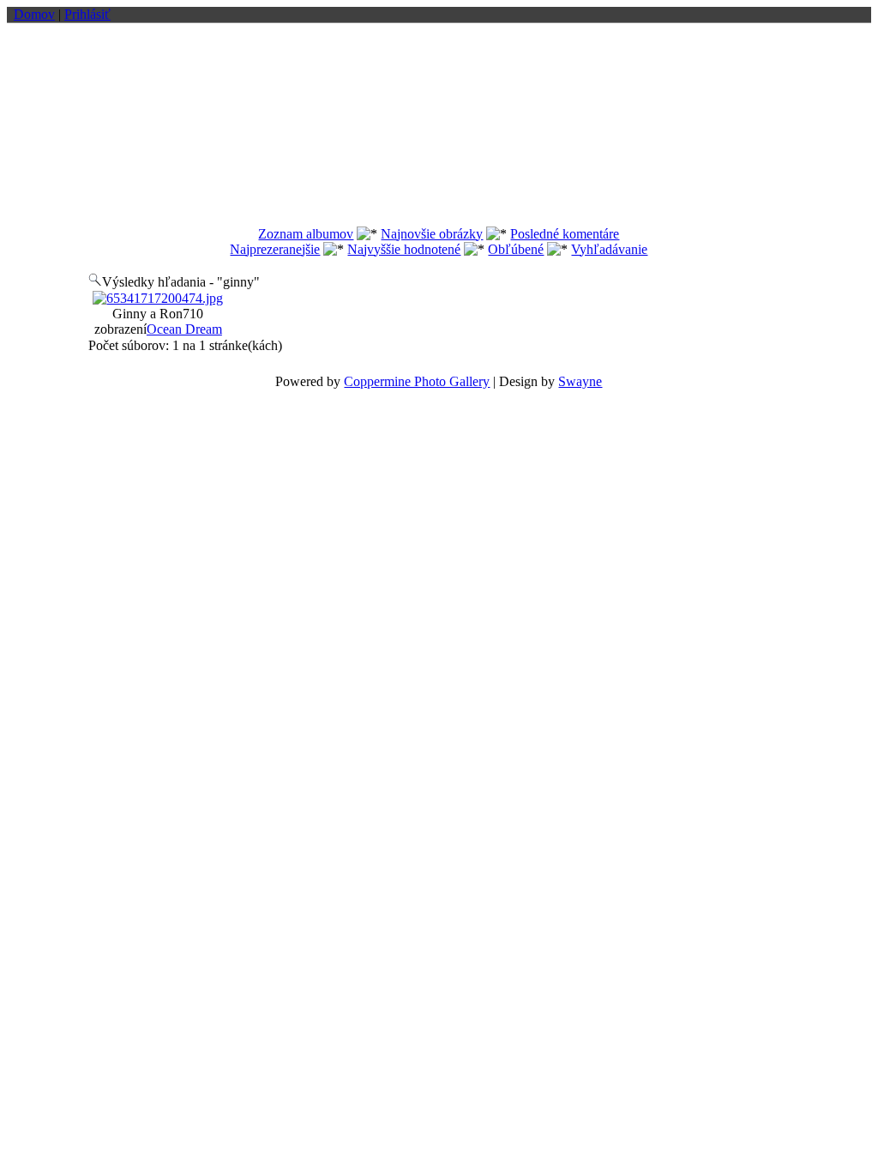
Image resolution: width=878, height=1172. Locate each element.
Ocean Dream (184, 329)
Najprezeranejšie (275, 249)
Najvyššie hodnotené (403, 249)
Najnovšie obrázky (432, 234)
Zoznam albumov (305, 234)
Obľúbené (516, 249)
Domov (34, 14)
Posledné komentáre (564, 234)
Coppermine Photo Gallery (417, 381)
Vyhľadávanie (609, 249)
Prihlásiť (87, 14)
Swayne (580, 381)
